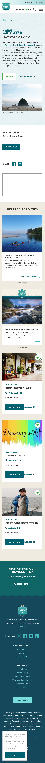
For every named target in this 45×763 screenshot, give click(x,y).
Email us (22, 627)
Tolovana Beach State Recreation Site (21, 45)
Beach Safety (22, 687)
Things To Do (22, 653)
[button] (14, 164)
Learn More (14, 407)
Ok (15, 755)
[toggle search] (34, 9)
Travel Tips (22, 669)
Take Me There (21, 584)
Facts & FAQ (22, 673)
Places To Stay (22, 657)
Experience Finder (22, 684)
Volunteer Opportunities (22, 680)
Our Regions (22, 650)
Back (9, 20)
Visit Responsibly (22, 676)
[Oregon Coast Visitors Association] (6, 6)
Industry (39, 3)
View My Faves (25, 76)
